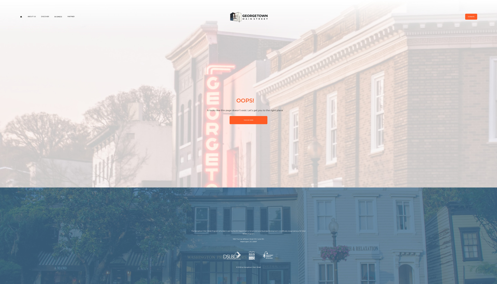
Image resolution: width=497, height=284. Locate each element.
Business (58, 17)
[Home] (21, 17)
